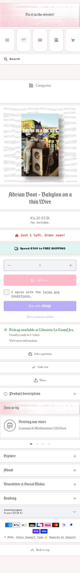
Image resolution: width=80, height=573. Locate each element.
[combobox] (40, 59)
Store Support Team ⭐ (32, 537)
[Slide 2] (37, 443)
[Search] (4, 59)
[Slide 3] (43, 443)
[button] (72, 40)
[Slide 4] (49, 443)
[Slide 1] (31, 443)
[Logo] (23, 40)
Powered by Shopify (62, 537)
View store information (23, 341)
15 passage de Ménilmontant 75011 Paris (42, 428)
